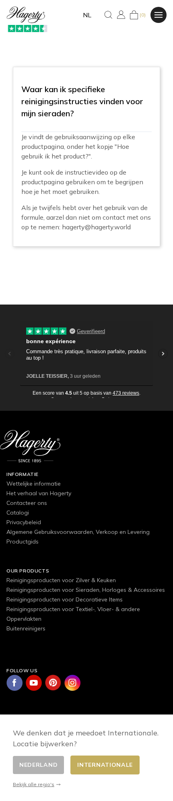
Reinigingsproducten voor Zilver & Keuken (61, 580)
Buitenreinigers (25, 628)
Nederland (38, 764)
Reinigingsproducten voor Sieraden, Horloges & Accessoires (85, 589)
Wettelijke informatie (33, 483)
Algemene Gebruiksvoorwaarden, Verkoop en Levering (78, 531)
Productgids (22, 541)
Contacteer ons (26, 503)
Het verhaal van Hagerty (38, 493)
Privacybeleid (23, 522)
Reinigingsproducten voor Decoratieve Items (64, 599)
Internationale (105, 764)
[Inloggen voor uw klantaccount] (121, 14)
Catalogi (17, 512)
